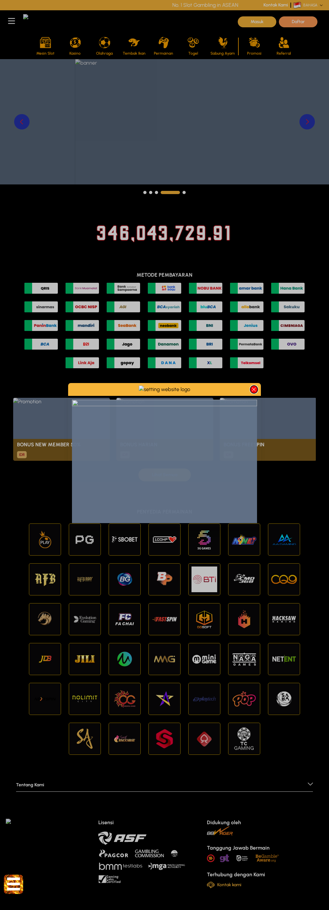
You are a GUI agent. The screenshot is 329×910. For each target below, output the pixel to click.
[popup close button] (254, 389)
